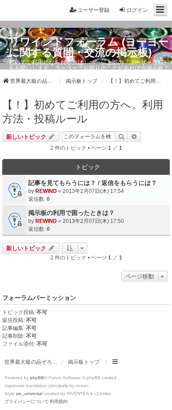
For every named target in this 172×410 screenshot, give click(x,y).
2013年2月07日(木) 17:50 (93, 221)
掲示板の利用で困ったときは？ (71, 212)
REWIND (46, 191)
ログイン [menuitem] (137, 10)
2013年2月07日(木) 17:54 (93, 191)
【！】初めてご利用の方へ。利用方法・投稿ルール (82, 112)
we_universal (29, 393)
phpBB (37, 377)
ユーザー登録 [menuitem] (93, 10)
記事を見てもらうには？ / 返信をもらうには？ (92, 182)
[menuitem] (26, 402)
